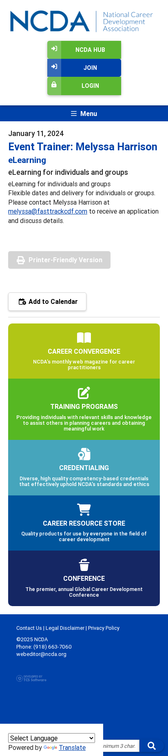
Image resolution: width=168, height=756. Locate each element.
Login (90, 85)
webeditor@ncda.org (41, 654)
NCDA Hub (90, 50)
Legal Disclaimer (65, 627)
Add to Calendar (52, 301)
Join (90, 67)
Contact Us (29, 627)
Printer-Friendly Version (65, 260)
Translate (72, 747)
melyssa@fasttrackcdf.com (47, 211)
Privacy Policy (103, 627)
